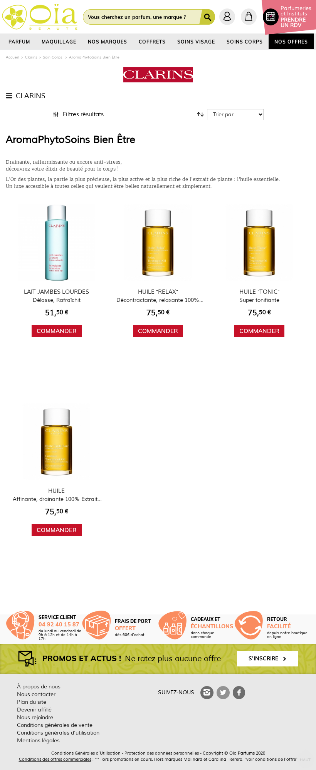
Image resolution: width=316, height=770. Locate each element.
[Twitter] (223, 692)
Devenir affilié (34, 709)
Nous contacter (36, 694)
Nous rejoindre (35, 717)
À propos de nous (39, 686)
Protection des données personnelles (161, 753)
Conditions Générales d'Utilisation (86, 753)
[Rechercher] (208, 17)
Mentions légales (38, 740)
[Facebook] (239, 692)
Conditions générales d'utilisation (58, 733)
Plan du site (31, 702)
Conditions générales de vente (54, 725)
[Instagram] (206, 692)
